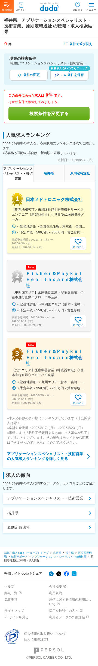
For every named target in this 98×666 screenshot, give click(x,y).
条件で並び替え (80, 44)
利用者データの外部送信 (67, 617)
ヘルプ (9, 586)
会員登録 (7, 9)
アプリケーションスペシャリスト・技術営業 (45, 498)
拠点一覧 (10, 593)
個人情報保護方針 (37, 639)
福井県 (13, 513)
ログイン (20, 9)
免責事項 (10, 599)
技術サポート (19, 556)
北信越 (57, 552)
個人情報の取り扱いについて (45, 634)
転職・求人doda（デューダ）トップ (26, 552)
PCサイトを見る (16, 617)
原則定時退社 (18, 527)
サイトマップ (14, 611)
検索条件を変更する (49, 113)
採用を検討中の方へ (63, 611)
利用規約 (55, 593)
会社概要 (55, 586)
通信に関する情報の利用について (70, 602)
